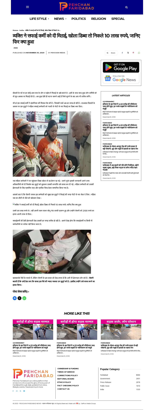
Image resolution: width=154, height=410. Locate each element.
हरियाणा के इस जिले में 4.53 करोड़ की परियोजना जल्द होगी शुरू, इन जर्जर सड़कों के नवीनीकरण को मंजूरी (120, 106)
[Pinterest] (133, 52)
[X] (127, 52)
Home (15, 30)
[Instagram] (17, 391)
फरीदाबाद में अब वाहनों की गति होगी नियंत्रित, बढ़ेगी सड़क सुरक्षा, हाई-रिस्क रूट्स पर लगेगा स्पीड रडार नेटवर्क (120, 167)
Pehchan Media (58, 53)
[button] (126, 7)
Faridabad (107, 123)
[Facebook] (122, 52)
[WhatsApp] (138, 52)
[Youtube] (24, 391)
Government (108, 101)
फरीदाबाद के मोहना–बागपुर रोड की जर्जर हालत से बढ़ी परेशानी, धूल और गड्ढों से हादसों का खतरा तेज (120, 147)
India (21, 30)
